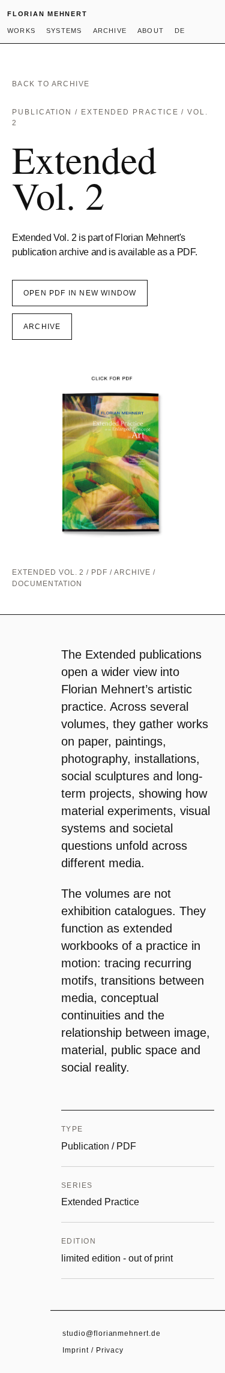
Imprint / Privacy (93, 1350)
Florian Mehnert (47, 14)
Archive (110, 30)
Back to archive (51, 84)
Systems (64, 30)
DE (180, 30)
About (150, 30)
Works (21, 30)
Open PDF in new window (79, 293)
